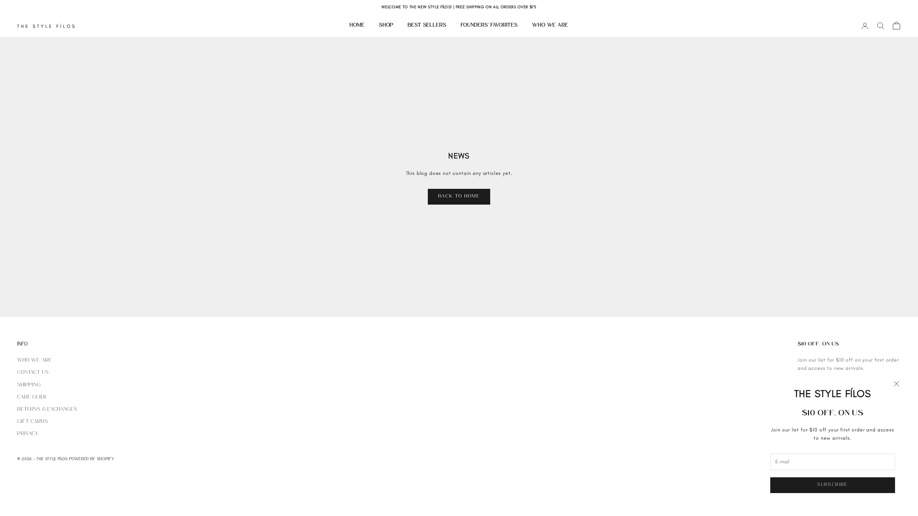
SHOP (386, 25)
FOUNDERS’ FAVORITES (489, 25)
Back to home (459, 196)
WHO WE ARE (550, 25)
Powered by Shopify (91, 459)
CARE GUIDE (32, 397)
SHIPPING (29, 385)
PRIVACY (28, 433)
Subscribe (832, 484)
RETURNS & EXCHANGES (47, 409)
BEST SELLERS (427, 25)
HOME (357, 25)
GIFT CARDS (32, 421)
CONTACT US (32, 372)
